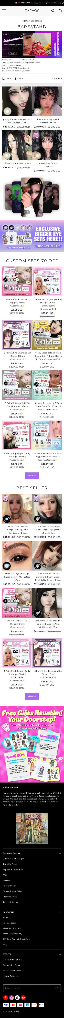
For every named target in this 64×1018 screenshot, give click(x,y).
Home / (26, 20)
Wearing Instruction (12, 928)
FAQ (5, 875)
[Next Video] (52, 197)
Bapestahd (36, 20)
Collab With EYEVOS (13, 960)
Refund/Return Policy (12, 891)
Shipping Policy (10, 897)
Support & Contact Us (13, 870)
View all (32, 475)
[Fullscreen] (39, 182)
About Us (7, 917)
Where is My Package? (13, 859)
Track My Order (10, 864)
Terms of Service (10, 902)
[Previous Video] (12, 197)
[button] (32, 197)
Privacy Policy (9, 886)
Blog (5, 944)
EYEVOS (32, 11)
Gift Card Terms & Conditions (16, 939)
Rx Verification (10, 923)
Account (6, 880)
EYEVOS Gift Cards (12, 971)
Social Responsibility (12, 933)
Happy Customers (11, 976)
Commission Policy (11, 965)
